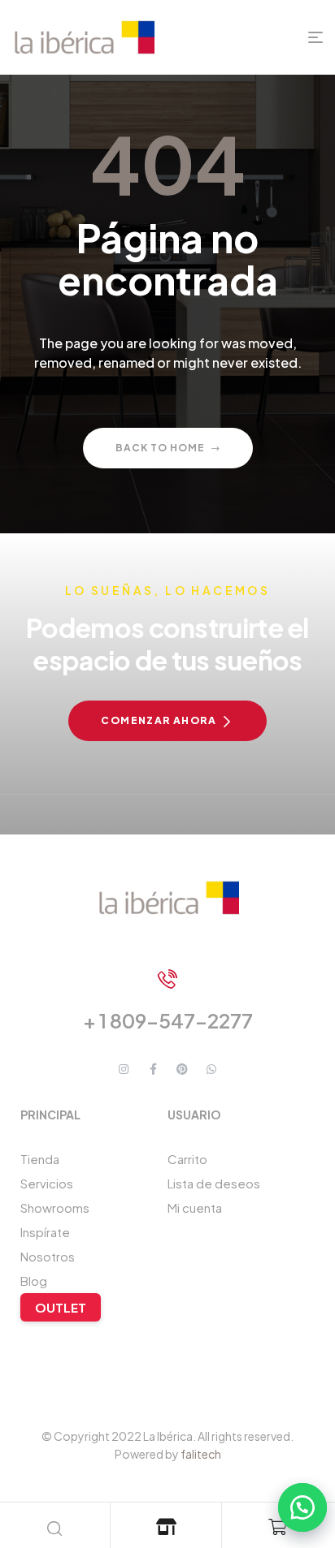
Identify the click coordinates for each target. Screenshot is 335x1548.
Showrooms (54, 1207)
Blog (33, 1280)
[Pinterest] (182, 1069)
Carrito (187, 1158)
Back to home (160, 448)
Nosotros (47, 1256)
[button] (294, 1507)
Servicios (46, 1183)
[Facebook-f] (152, 1069)
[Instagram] (123, 1069)
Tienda (39, 1158)
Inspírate (45, 1232)
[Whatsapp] (211, 1069)
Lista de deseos (214, 1183)
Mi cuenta (195, 1207)
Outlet (60, 1307)
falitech (201, 1454)
